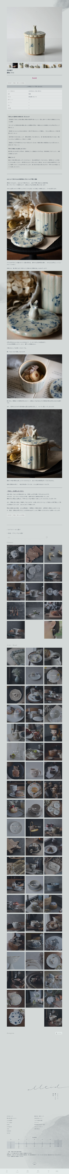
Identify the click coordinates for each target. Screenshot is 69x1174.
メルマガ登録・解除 (38, 1120)
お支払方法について (38, 1118)
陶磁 (14, 83)
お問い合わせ (37, 1128)
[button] (20, 33)
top (34, 1163)
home (8, 1124)
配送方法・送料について (39, 1116)
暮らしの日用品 (20, 83)
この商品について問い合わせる (34, 86)
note (8, 1128)
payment (38, 1172)
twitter (8, 1133)
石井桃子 (10, 83)
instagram (9, 1126)
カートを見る (9, 1122)
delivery (27, 1172)
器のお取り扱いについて (11, 1118)
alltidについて (10, 1116)
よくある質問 (9, 1120)
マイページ (36, 1122)
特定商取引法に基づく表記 (39, 1124)
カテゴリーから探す (14, 529)
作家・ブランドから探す (15, 533)
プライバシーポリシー (38, 1126)
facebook (9, 1130)
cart (48, 1172)
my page (17, 1172)
